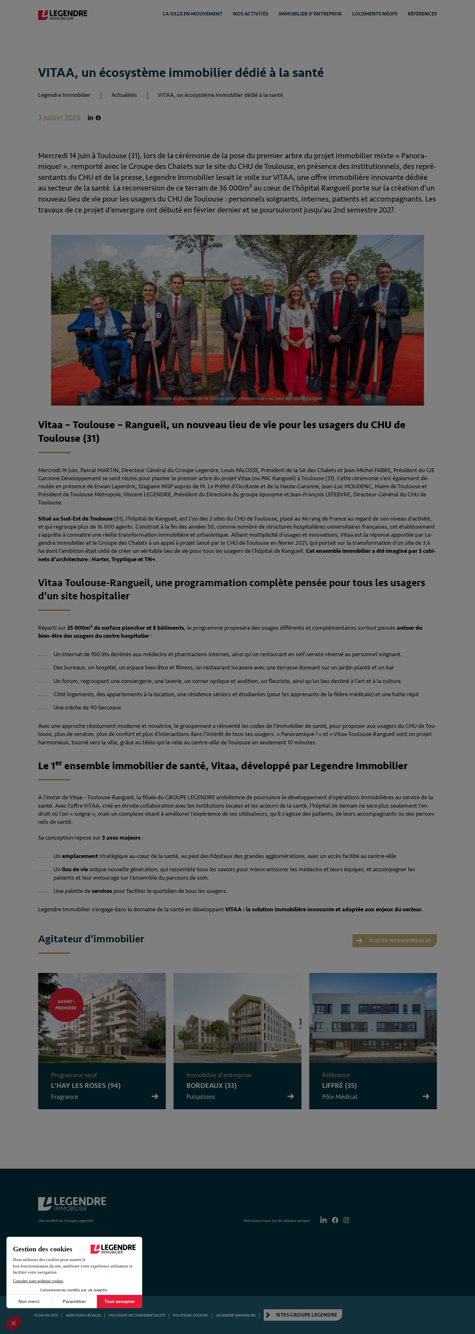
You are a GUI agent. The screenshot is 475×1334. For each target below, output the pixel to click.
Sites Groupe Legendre (306, 1315)
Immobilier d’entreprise (310, 14)
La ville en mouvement (193, 14)
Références (422, 14)
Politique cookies (190, 1315)
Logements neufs (374, 14)
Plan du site (46, 1315)
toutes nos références (399, 940)
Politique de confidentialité (137, 1315)
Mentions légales (83, 1315)
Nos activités (250, 14)
